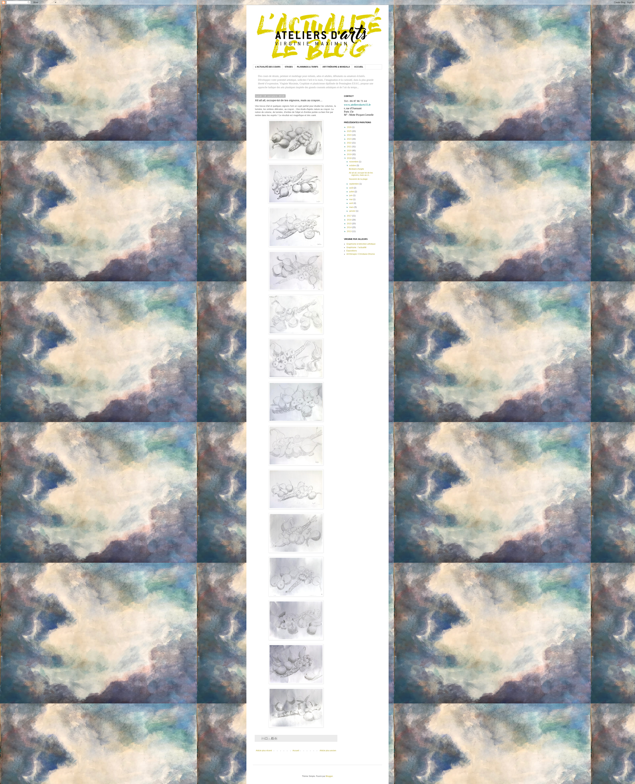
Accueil (296, 750)
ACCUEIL (358, 67)
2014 (349, 227)
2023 (349, 139)
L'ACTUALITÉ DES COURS (267, 67)
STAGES (289, 67)
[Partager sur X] (269, 738)
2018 (349, 158)
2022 (349, 143)
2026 (349, 127)
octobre (353, 165)
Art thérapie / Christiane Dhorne (360, 254)
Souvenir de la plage (358, 179)
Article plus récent (264, 750)
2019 (349, 154)
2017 (349, 216)
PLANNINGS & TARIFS (307, 67)
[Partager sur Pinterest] (275, 738)
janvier (352, 211)
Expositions (351, 251)
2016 (349, 220)
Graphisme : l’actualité (356, 247)
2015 (349, 223)
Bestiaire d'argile (356, 169)
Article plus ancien (328, 750)
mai (351, 199)
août (351, 188)
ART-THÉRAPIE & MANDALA (336, 67)
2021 (349, 146)
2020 (349, 150)
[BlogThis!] (266, 738)
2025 (349, 131)
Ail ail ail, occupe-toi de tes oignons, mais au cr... (361, 174)
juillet (352, 191)
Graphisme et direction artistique (361, 244)
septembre (354, 184)
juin (351, 195)
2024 (349, 135)
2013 (349, 231)
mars (351, 207)
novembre (354, 162)
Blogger (329, 776)
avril (351, 203)
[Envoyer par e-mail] (263, 738)
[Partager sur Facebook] (272, 738)
